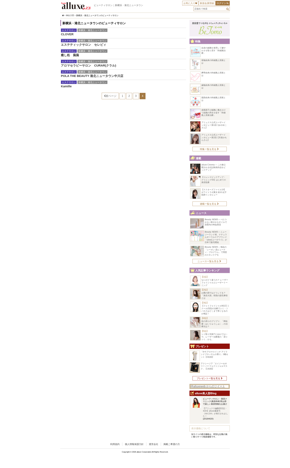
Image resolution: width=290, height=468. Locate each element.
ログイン (221, 3)
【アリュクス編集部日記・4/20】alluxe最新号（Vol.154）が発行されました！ (215, 412)
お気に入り (189, 3)
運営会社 (153, 444)
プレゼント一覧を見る (209, 378)
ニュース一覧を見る (208, 261)
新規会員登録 (207, 3)
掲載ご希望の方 (171, 444)
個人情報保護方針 (134, 444)
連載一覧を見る (208, 204)
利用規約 (115, 444)
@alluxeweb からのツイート (208, 386)
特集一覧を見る (208, 149)
